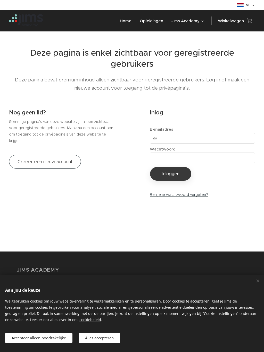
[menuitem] (127, 20)
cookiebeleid (90, 319)
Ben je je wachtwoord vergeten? (179, 194)
